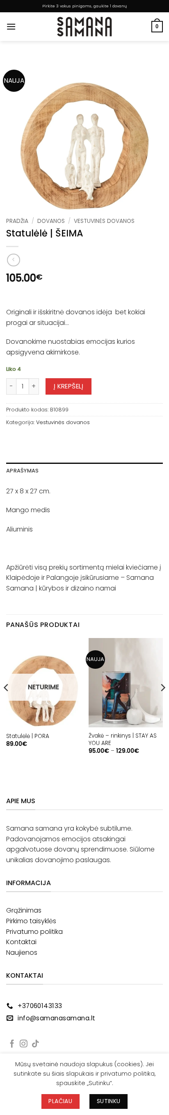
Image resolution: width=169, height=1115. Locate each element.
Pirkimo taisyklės (31, 921)
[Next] (162, 703)
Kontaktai (21, 942)
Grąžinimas (23, 910)
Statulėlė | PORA (27, 736)
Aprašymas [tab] (22, 470)
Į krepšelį (69, 386)
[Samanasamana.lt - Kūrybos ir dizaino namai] (84, 26)
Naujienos (21, 952)
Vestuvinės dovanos (104, 221)
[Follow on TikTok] (35, 1044)
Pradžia (17, 221)
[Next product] (13, 260)
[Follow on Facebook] (12, 1044)
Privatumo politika (34, 931)
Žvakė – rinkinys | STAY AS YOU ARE (123, 739)
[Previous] (6, 703)
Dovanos (51, 221)
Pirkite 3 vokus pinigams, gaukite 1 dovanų (84, 6)
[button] (11, 26)
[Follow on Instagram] (23, 1044)
